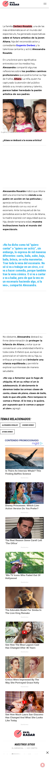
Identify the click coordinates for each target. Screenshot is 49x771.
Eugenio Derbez (28, 425)
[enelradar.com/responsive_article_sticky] (47, 752)
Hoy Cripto (32, 748)
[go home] (11, 3)
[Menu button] (45, 4)
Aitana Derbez (7, 432)
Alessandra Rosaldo (10, 425)
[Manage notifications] (42, 765)
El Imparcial (18, 748)
